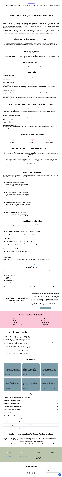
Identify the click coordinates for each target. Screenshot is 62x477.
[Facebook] (28, 473)
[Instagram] (33, 473)
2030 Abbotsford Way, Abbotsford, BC (10, 456)
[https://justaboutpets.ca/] (31, 3)
